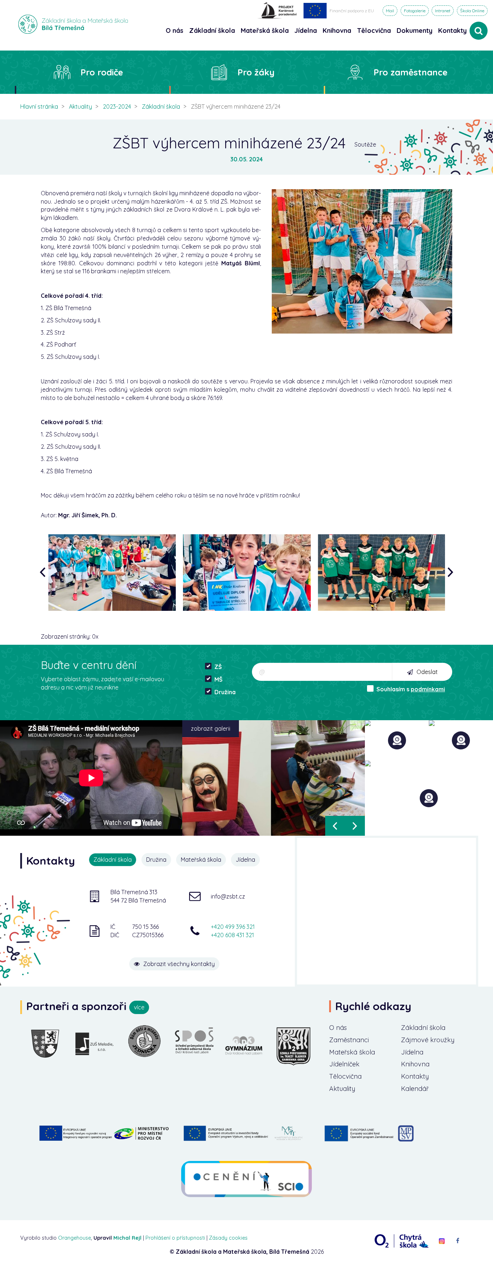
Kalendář (415, 1088)
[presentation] (44, 573)
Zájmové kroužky (427, 1040)
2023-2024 (117, 106)
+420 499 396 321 (233, 926)
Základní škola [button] (212, 30)
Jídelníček (344, 1064)
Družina (225, 692)
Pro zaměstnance (411, 72)
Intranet (442, 10)
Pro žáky (256, 72)
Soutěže (365, 144)
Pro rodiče (101, 72)
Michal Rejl (127, 1238)
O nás (338, 1027)
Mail (390, 10)
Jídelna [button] (306, 30)
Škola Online (472, 10)
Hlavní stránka (39, 106)
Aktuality (80, 106)
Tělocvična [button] (374, 30)
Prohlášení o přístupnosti (175, 1238)
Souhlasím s (410, 689)
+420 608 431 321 (232, 935)
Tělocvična (345, 1076)
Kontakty (452, 30)
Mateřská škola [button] (265, 30)
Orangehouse (74, 1238)
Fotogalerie (415, 10)
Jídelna (412, 1052)
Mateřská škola (352, 1052)
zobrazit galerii (210, 728)
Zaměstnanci (349, 1040)
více (139, 1007)
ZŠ (218, 666)
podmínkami (428, 689)
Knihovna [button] (337, 30)
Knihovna (415, 1064)
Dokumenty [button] (414, 30)
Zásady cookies (228, 1238)
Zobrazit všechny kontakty (179, 963)
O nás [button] (174, 30)
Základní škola (161, 106)
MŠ (218, 679)
